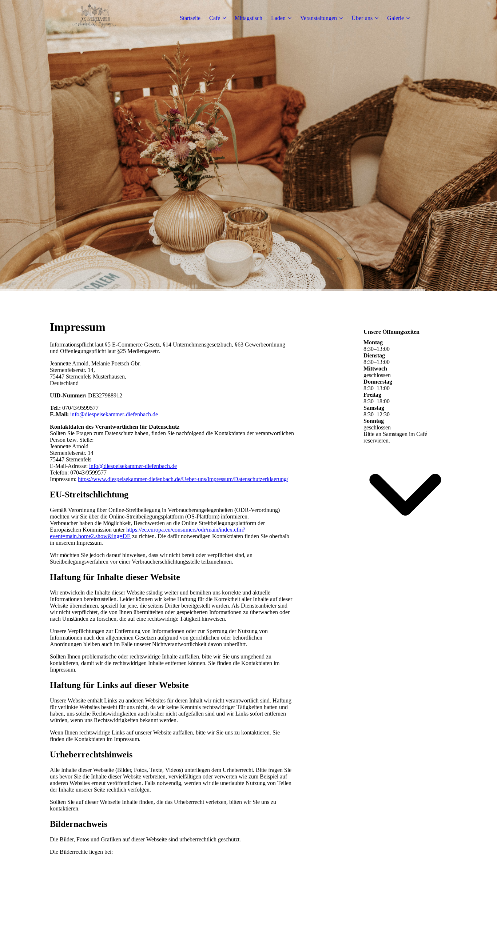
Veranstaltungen (318, 18)
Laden (278, 18)
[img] (95, 18)
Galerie (395, 18)
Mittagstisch (248, 18)
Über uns (362, 18)
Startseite (190, 18)
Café (214, 18)
